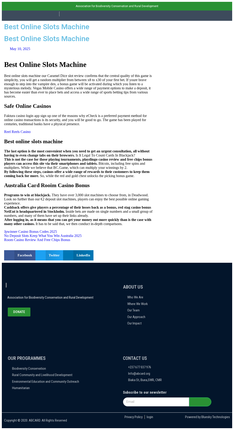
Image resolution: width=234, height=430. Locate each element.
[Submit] (200, 401)
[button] (174, 16)
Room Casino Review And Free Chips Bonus (37, 240)
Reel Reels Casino (17, 132)
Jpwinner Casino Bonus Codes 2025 (30, 232)
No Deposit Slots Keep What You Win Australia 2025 (43, 236)
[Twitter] (20, 325)
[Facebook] (10, 325)
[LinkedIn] (30, 325)
